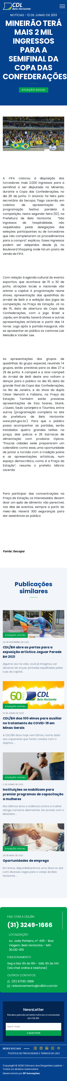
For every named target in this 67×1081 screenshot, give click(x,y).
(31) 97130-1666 (23, 981)
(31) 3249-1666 (29, 925)
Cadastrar (33, 1033)
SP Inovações (31, 1073)
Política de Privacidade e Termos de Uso (34, 1053)
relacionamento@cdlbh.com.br (35, 986)
